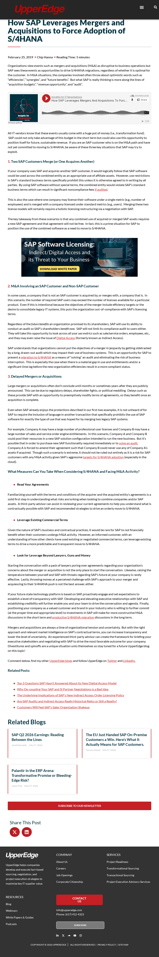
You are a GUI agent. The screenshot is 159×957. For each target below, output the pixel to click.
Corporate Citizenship (69, 881)
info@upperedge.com (69, 910)
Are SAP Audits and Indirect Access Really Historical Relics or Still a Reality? (67, 701)
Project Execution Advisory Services (128, 881)
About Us (61, 861)
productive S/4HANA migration (73, 617)
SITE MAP (123, 944)
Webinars (11, 910)
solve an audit (128, 443)
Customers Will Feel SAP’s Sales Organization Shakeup (53, 707)
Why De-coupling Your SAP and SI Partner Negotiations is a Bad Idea (62, 689)
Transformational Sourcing (123, 868)
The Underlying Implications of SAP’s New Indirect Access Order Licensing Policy (70, 695)
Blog (8, 904)
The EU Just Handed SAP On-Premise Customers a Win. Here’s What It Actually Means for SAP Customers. (116, 739)
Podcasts (11, 924)
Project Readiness (117, 861)
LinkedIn (129, 660)
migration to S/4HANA (36, 357)
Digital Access (65, 338)
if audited (101, 189)
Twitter (112, 660)
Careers (61, 868)
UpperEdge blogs (60, 660)
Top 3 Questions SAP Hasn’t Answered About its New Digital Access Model (67, 683)
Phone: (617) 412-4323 (70, 914)
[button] (141, 7)
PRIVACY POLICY (107, 944)
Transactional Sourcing (120, 875)
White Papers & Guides (20, 917)
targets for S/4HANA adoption (103, 457)
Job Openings (64, 875)
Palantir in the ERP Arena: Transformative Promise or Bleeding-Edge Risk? (42, 775)
